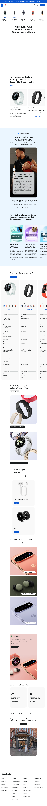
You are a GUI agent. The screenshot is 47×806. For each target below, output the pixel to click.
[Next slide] (44, 97)
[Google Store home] (6, 5)
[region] (23, 15)
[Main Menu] (2, 5)
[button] (32, 5)
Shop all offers (40, 1)
